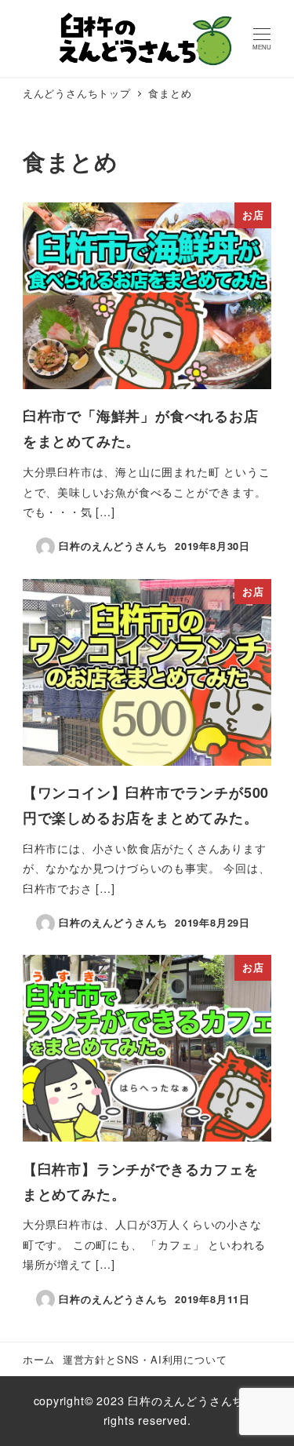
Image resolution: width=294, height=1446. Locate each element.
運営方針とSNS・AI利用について (145, 1359)
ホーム (39, 1359)
